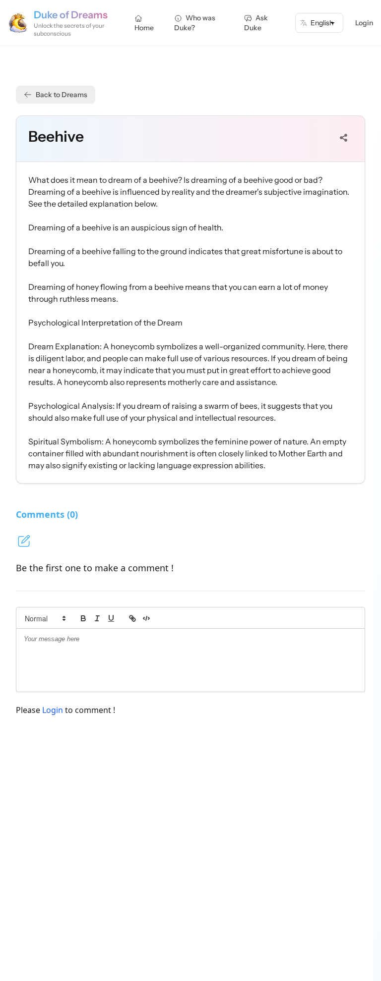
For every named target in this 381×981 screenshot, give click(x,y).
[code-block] (146, 618)
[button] (44, 618)
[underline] (111, 618)
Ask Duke (256, 22)
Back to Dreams (61, 94)
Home (144, 27)
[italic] (97, 618)
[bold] (83, 618)
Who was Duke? (194, 22)
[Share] (344, 138)
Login (364, 22)
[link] (132, 618)
